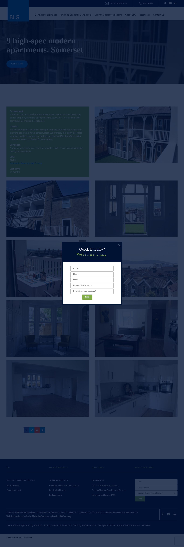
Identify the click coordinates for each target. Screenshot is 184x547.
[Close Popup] (119, 245)
